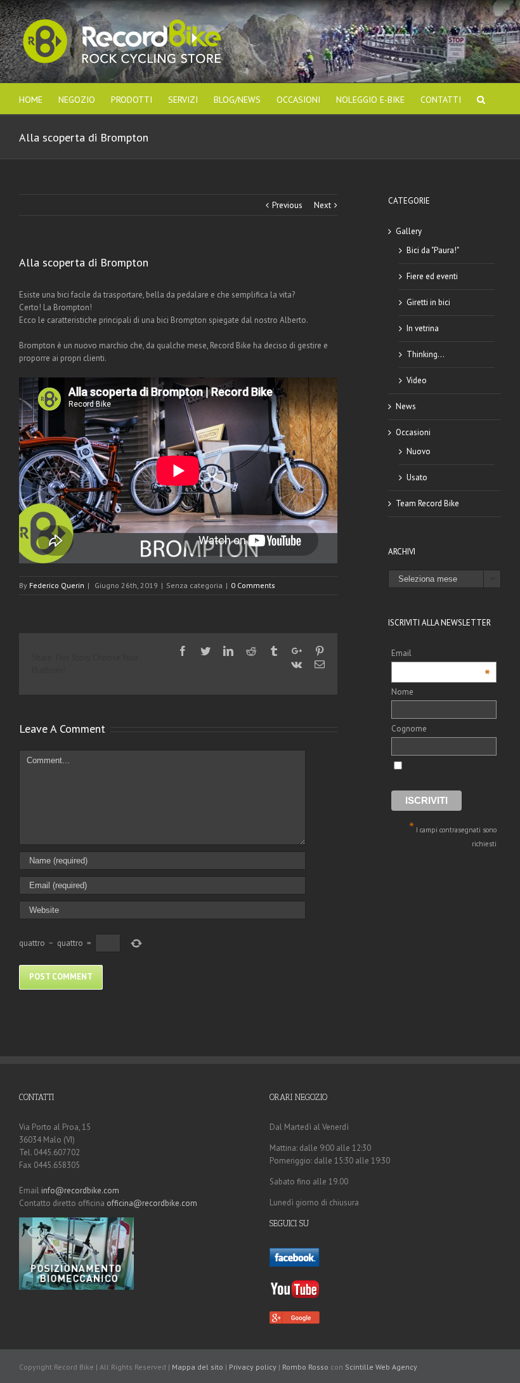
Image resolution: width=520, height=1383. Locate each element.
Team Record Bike (427, 503)
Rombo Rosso (305, 1367)
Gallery (409, 231)
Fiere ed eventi (432, 276)
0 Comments (253, 585)
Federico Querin (56, 585)
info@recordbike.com (80, 1190)
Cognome (409, 728)
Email (440, 654)
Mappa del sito (197, 1367)
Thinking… (425, 354)
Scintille (359, 1367)
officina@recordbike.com (152, 1203)
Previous (287, 205)
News (406, 406)
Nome (402, 691)
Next (322, 205)
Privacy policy (252, 1367)
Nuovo (418, 451)
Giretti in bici (428, 302)
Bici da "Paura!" (432, 250)
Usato (416, 477)
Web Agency (396, 1367)
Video (416, 380)
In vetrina (422, 328)
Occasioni (413, 432)
